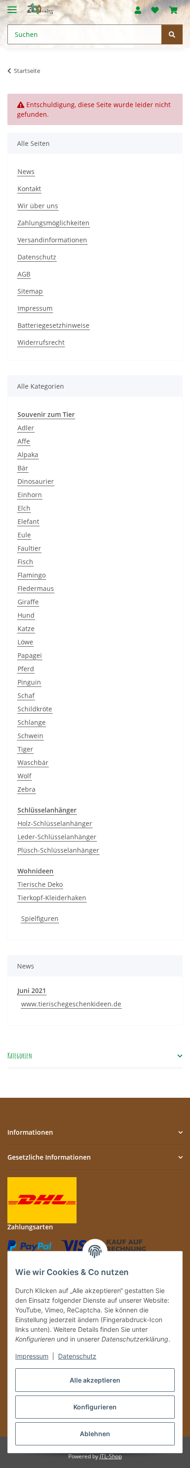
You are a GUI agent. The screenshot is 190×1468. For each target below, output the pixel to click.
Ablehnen (95, 1434)
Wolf (24, 775)
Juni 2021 (32, 990)
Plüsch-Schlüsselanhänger (58, 850)
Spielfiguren (40, 918)
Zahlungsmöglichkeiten (53, 222)
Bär (23, 467)
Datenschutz (77, 1356)
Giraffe (28, 601)
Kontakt (29, 188)
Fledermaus (36, 588)
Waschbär (33, 762)
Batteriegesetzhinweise (53, 325)
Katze (26, 628)
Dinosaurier (36, 481)
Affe (24, 441)
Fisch (25, 561)
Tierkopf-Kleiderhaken (52, 897)
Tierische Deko (40, 884)
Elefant (28, 521)
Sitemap (30, 291)
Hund (26, 615)
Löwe (25, 642)
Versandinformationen (52, 239)
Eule (24, 534)
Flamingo (32, 575)
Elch (24, 508)
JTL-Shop (111, 1456)
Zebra (27, 789)
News (26, 171)
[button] (138, 10)
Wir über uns (38, 205)
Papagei (30, 655)
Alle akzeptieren (95, 1380)
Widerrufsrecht (41, 342)
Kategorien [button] (19, 1056)
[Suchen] (172, 34)
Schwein (30, 735)
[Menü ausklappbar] (12, 6)
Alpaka (28, 454)
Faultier (29, 548)
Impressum (31, 1356)
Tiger (25, 749)
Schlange (32, 722)
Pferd (26, 668)
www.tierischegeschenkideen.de (71, 1003)
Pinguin (29, 682)
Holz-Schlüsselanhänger (55, 823)
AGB (24, 274)
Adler (26, 427)
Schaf (26, 695)
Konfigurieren (95, 1407)
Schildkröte (35, 708)
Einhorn (30, 494)
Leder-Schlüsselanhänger (57, 836)
